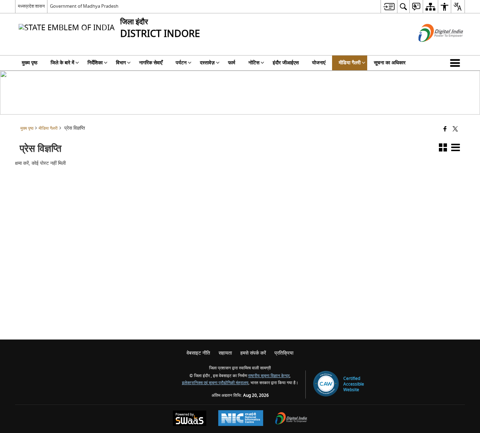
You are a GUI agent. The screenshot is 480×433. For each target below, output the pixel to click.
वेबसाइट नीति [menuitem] (198, 353)
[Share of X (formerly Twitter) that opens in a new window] (455, 130)
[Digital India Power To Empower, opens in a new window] (291, 419)
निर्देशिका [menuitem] (95, 62)
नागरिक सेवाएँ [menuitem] (150, 62)
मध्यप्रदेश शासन (31, 6)
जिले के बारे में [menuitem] (62, 62)
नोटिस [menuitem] (253, 62)
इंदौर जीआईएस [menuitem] (286, 62)
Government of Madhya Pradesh (84, 6)
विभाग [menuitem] (121, 62)
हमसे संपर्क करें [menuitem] (253, 353)
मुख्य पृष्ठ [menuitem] (29, 62)
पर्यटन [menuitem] (181, 62)
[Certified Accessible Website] (326, 384)
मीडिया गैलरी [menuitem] (350, 62)
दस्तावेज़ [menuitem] (207, 62)
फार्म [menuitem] (231, 62)
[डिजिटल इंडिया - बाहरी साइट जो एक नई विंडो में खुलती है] (432, 48)
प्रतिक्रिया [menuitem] (283, 353)
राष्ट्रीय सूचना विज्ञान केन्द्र (269, 376)
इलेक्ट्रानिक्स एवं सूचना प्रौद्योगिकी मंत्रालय (215, 383)
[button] (456, 63)
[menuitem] (389, 6)
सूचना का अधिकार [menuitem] (390, 62)
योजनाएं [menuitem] (318, 62)
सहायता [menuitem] (225, 353)
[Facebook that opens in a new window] (445, 130)
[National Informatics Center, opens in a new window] (240, 419)
